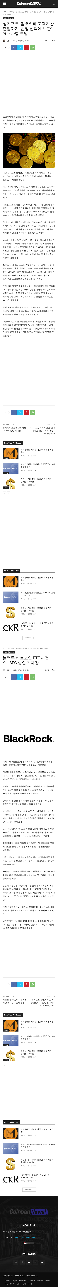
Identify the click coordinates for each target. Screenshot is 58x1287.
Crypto (11, 18)
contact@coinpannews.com (25, 1237)
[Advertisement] (29, 83)
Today (11, 12)
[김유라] (4, 40)
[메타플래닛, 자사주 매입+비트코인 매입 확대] (10, 454)
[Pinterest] (26, 47)
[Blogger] (15, 1262)
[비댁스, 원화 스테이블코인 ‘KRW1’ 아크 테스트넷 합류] (10, 468)
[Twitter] (20, 47)
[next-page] (8, 493)
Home (5, 12)
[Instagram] (35, 1262)
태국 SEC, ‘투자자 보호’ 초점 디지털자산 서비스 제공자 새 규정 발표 (42, 431)
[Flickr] (29, 1262)
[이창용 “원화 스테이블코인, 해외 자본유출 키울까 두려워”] (10, 483)
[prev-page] (4, 493)
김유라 (9, 41)
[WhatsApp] (32, 47)
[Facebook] (14, 47)
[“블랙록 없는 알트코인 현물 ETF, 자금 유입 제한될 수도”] (10, 627)
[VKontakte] (42, 1262)
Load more (28, 638)
